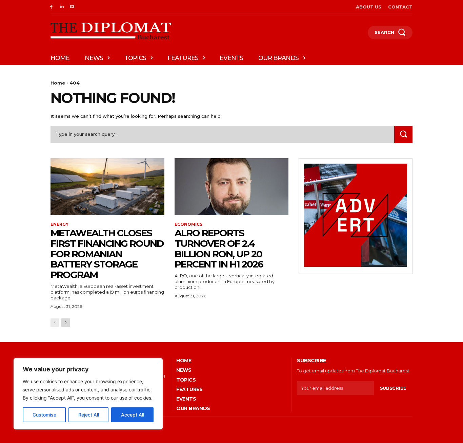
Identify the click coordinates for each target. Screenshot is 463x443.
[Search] (403, 134)
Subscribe (393, 388)
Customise (44, 415)
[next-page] (65, 322)
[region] (88, 393)
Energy (59, 224)
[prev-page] (55, 322)
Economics (188, 224)
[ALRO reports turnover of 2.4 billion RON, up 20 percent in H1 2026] (231, 186)
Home (58, 83)
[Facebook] (51, 7)
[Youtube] (72, 7)
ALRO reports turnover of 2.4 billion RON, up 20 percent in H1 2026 (219, 248)
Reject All (88, 415)
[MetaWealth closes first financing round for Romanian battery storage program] (107, 186)
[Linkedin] (61, 7)
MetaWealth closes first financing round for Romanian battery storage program (107, 253)
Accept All (132, 415)
